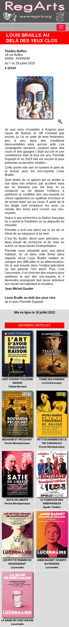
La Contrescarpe (51, 381)
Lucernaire (17, 564)
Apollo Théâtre (51, 503)
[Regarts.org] (34, 11)
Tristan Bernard (17, 383)
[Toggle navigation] (61, 27)
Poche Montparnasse (17, 441)
